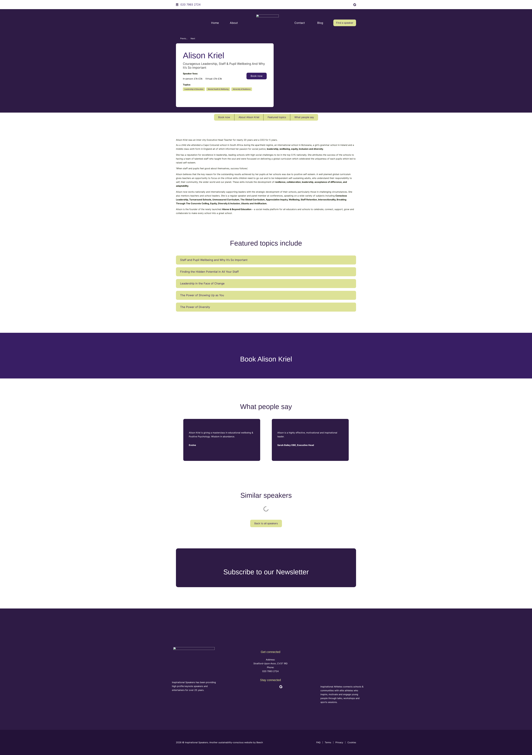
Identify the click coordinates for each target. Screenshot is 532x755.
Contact (299, 23)
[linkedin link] (337, 4)
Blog (320, 23)
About (234, 23)
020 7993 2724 (270, 671)
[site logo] (267, 23)
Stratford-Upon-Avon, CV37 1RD (270, 663)
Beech (260, 742)
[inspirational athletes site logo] (342, 666)
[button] (266, 259)
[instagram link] (349, 4)
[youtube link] (343, 4)
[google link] (355, 4)
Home (215, 23)
